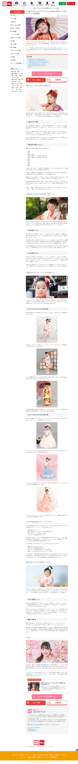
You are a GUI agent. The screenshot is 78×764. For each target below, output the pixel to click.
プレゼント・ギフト (15, 77)
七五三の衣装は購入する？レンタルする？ (37, 63)
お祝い (16, 75)
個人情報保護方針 (53, 757)
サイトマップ (23, 757)
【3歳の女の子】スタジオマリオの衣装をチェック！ (39, 62)
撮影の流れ (52, 754)
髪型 (18, 71)
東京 (21, 91)
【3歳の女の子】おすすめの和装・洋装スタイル (38, 60)
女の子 (17, 87)
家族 (12, 75)
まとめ (30, 67)
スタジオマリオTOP (10, 8)
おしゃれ (17, 83)
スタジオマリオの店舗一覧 (34, 727)
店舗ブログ (57, 754)
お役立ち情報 (37, 724)
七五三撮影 (23, 8)
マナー (13, 89)
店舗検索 (63, 3)
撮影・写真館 (14, 73)
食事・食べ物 (14, 79)
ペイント (13, 85)
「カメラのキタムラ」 (48, 715)
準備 (12, 83)
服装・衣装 (14, 71)
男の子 (13, 87)
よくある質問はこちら (33, 730)
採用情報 (34, 757)
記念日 (20, 75)
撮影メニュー (17, 8)
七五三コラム (29, 8)
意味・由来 (21, 79)
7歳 (12, 91)
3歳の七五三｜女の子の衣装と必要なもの (37, 59)
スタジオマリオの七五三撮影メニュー (47, 73)
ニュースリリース (45, 757)
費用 (21, 83)
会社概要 (39, 757)
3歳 (16, 89)
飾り (19, 81)
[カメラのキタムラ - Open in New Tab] (41, 742)
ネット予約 (72, 3)
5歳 (19, 89)
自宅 (18, 85)
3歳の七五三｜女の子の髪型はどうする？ (37, 65)
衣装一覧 (46, 754)
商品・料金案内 (40, 754)
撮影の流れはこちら (32, 729)
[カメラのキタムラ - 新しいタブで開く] (9, 4)
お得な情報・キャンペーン (24, 754)
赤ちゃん (16, 91)
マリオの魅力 (33, 754)
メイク (21, 85)
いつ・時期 (21, 73)
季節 (21, 87)
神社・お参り (14, 81)
